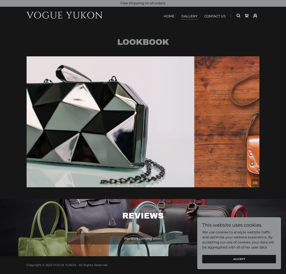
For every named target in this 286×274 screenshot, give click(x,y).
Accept (239, 259)
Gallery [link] (189, 16)
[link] (67, 17)
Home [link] (169, 16)
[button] (255, 16)
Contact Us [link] (215, 16)
